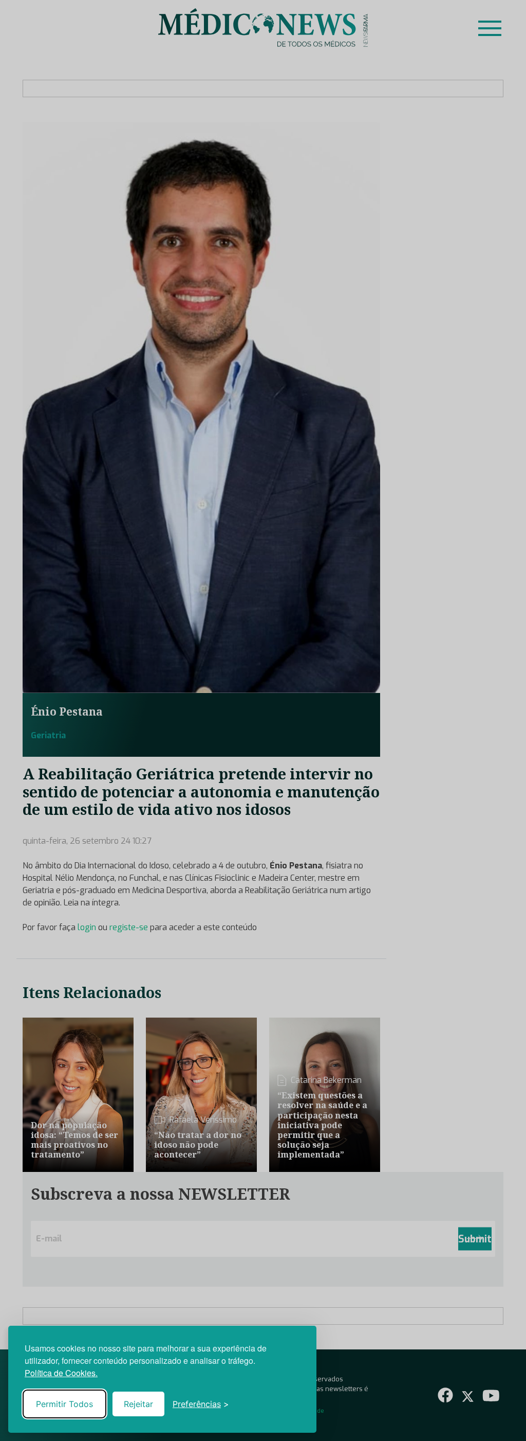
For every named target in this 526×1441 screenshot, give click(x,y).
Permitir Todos (64, 1404)
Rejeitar (138, 1404)
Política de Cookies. (61, 1373)
